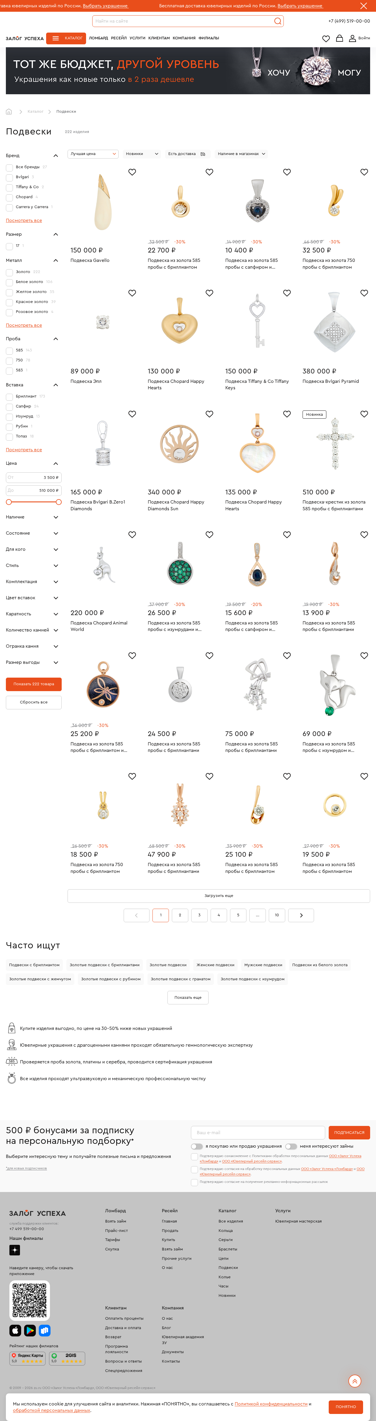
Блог (166, 1328)
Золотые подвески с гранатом (181, 979)
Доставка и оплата (123, 1328)
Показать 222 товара (34, 684)
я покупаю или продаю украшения (244, 1146)
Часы (224, 1286)
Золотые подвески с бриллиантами (105, 965)
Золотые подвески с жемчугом (40, 979)
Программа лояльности (116, 1349)
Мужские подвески (263, 965)
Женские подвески (215, 965)
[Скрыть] (364, 7)
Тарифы (112, 1240)
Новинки (227, 1296)
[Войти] (358, 38)
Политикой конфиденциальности (271, 1404)
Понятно (346, 1407)
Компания (184, 38)
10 (277, 915)
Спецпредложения (123, 1371)
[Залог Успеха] (25, 38)
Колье (225, 1277)
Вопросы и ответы (123, 1361)
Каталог (74, 38)
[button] (188, 154)
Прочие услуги (177, 1259)
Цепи (224, 1259)
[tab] (99, 232)
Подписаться (349, 1133)
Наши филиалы (26, 1238)
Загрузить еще (218, 896)
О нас (167, 1268)
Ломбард (98, 38)
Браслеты (228, 1249)
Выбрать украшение (59, 6)
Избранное (326, 38)
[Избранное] (132, 171)
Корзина (339, 38)
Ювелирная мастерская (298, 1221)
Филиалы (209, 38)
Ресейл (119, 38)
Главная (10, 112)
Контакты (171, 1361)
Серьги (226, 1240)
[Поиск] (278, 21)
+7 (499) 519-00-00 (349, 21)
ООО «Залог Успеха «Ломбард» (327, 1169)
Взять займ (115, 1221)
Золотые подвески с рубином (111, 979)
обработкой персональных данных (51, 1410)
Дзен (14, 1250)
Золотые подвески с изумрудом (253, 979)
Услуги (137, 38)
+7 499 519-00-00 (26, 1229)
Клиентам (159, 38)
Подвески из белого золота (320, 965)
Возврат (113, 1337)
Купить (168, 1240)
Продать (170, 1231)
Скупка (112, 1249)
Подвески (228, 1268)
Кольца (226, 1231)
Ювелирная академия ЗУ (183, 1340)
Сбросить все (34, 702)
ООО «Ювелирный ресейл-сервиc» (252, 1161)
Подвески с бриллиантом (34, 965)
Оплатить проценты (124, 1318)
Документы (173, 1352)
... (257, 915)
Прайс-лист (116, 1231)
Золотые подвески (168, 965)
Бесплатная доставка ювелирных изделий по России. (170, 6)
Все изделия (231, 1221)
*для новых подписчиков (26, 1168)
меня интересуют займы (326, 1146)
